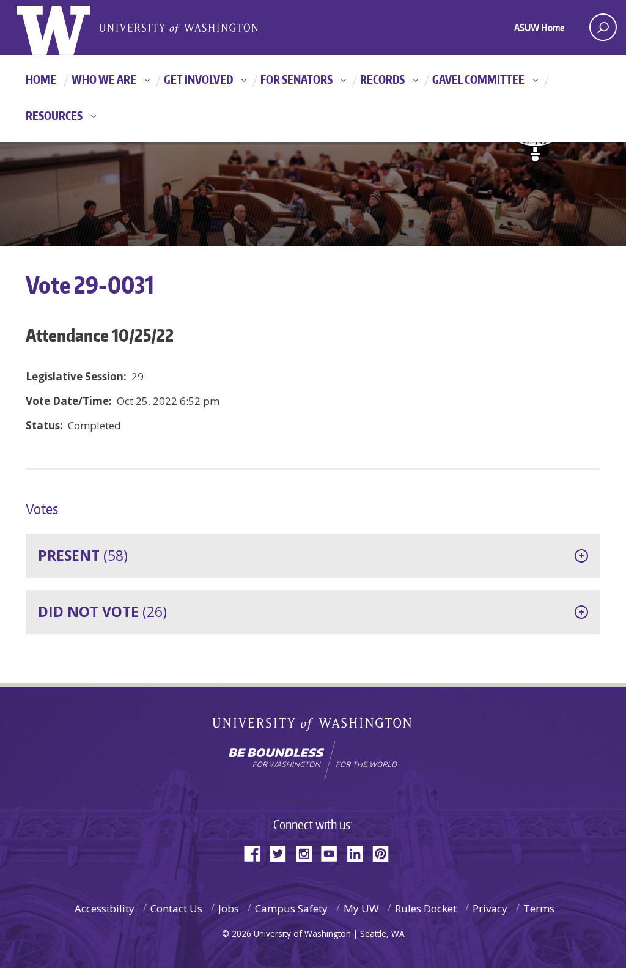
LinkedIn (359, 852)
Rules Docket (426, 908)
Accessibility (104, 908)
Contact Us (176, 908)
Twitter (282, 852)
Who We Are (104, 79)
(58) (83, 555)
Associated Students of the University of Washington (178, 28)
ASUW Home (539, 27)
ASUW (66, 27)
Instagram (308, 852)
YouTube (334, 852)
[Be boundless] (313, 760)
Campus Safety (291, 908)
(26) (102, 611)
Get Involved (198, 79)
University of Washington (313, 727)
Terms (538, 908)
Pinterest (385, 852)
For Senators (296, 79)
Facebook (257, 852)
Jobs (228, 908)
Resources (54, 115)
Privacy (490, 908)
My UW (361, 908)
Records (382, 79)
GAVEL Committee (478, 79)
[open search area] (603, 27)
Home (41, 79)
